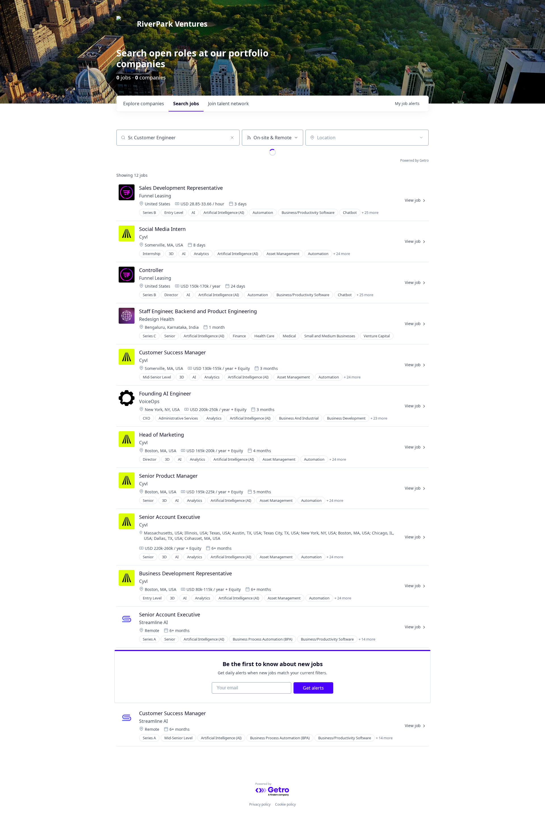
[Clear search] (232, 137)
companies (143, 103)
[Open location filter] (421, 137)
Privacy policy (260, 804)
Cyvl (143, 237)
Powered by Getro (414, 160)
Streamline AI (153, 622)
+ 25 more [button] (370, 212)
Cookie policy (285, 804)
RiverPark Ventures (172, 24)
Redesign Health (156, 319)
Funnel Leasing (155, 196)
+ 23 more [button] (378, 418)
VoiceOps (149, 401)
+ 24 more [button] (341, 253)
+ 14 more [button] (367, 639)
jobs (186, 103)
